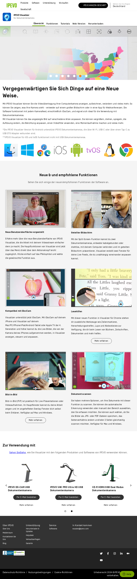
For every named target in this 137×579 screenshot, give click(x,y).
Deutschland (119, 6)
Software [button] (35, 3)
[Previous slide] (6, 485)
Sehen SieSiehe (17, 452)
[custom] (101, 553)
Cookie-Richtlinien (63, 572)
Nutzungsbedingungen (39, 572)
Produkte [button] (24, 3)
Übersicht (39, 23)
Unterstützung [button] (49, 3)
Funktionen (52, 24)
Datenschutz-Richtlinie (14, 572)
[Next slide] (131, 485)
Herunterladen (95, 24)
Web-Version (79, 24)
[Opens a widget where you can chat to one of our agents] (127, 574)
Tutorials (65, 24)
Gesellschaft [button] (25, 9)
